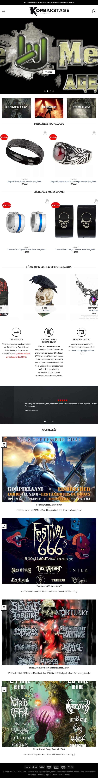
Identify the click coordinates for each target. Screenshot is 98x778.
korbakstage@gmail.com (83, 350)
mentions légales (44, 775)
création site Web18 (61, 775)
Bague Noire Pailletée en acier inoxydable (24, 182)
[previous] (5, 56)
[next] (92, 56)
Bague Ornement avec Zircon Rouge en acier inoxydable (73, 182)
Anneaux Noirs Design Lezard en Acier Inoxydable (55, 250)
